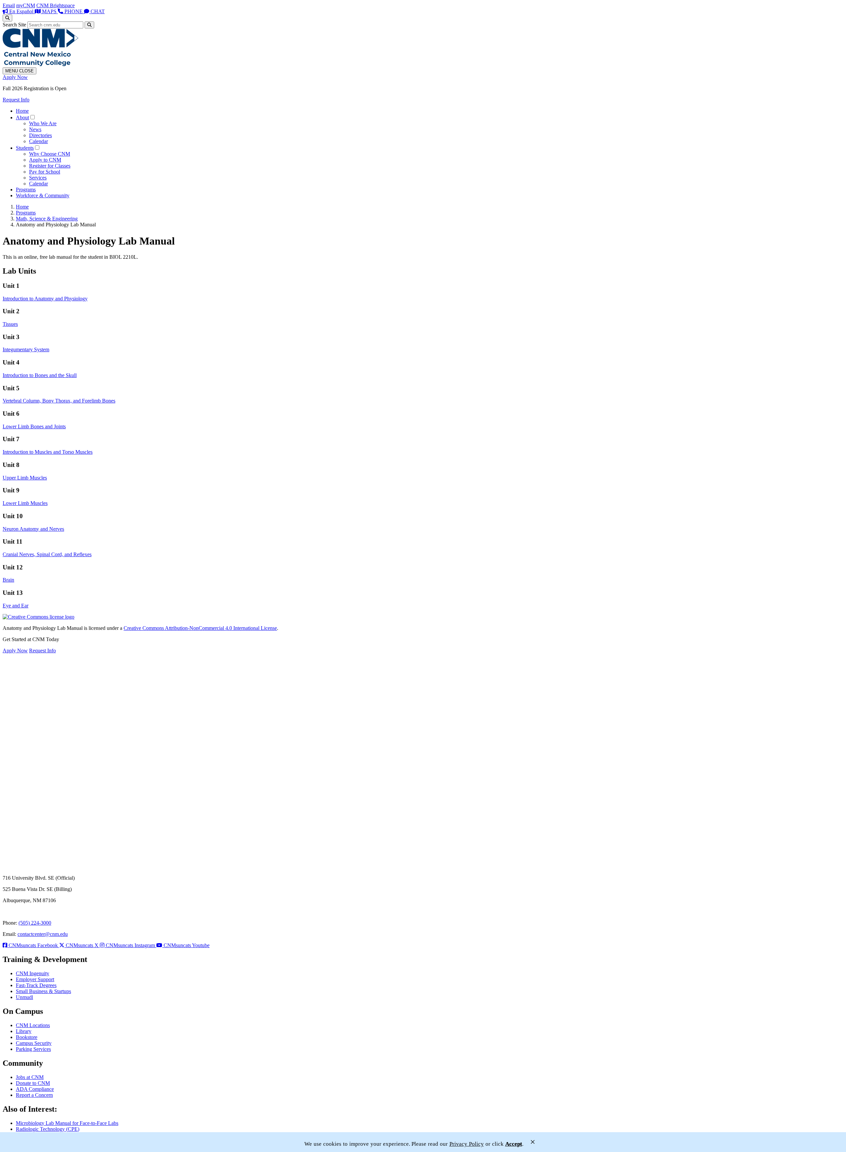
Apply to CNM (45, 160)
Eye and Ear (15, 605)
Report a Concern (34, 1095)
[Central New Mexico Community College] (40, 64)
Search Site (14, 24)
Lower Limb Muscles (25, 503)
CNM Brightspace (55, 5)
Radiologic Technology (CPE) (47, 1129)
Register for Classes (49, 166)
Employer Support (35, 979)
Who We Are (43, 123)
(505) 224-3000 (35, 923)
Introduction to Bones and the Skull (40, 375)
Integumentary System (26, 349)
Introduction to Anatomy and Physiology (45, 298)
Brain (8, 580)
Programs (26, 189)
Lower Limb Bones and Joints (34, 426)
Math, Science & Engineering (47, 218)
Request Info (16, 99)
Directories (40, 135)
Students (25, 148)
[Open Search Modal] (7, 18)
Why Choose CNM (49, 154)
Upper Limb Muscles (25, 477)
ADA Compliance (35, 1089)
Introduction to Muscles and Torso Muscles (48, 452)
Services (38, 177)
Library (23, 1031)
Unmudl (24, 997)
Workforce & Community (42, 195)
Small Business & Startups (43, 991)
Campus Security (34, 1043)
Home (22, 111)
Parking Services (33, 1049)
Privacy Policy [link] (466, 1144)
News (35, 129)
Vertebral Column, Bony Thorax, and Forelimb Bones (59, 400)
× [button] (532, 1142)
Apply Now (15, 77)
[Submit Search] (89, 24)
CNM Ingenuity (32, 973)
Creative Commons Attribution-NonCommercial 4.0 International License (200, 628)
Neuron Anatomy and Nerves (33, 529)
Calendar (38, 141)
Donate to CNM (33, 1083)
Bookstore (26, 1037)
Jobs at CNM (30, 1077)
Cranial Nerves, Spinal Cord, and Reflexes (47, 554)
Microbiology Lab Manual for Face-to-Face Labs (67, 1123)
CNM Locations (33, 1025)
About (22, 117)
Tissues (10, 324)
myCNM (25, 5)
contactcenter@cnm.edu (43, 934)
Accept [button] (513, 1144)
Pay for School (44, 171)
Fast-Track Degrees (36, 985)
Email (9, 5)
